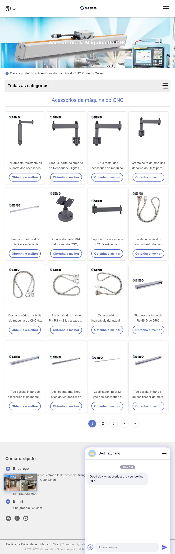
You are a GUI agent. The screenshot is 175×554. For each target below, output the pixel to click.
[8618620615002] (26, 519)
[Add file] (90, 547)
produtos (27, 73)
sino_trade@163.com (27, 507)
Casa (13, 73)
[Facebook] (17, 519)
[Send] (164, 547)
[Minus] (164, 453)
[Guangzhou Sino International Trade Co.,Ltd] (89, 8)
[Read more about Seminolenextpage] (124, 423)
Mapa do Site (49, 544)
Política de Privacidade (21, 544)
